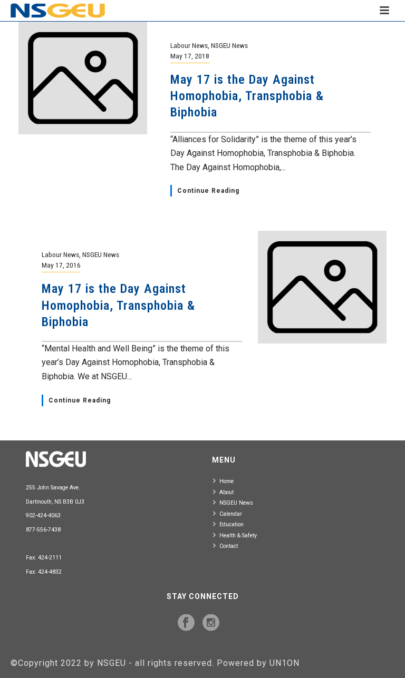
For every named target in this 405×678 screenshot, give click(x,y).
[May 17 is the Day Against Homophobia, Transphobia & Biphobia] (82, 77)
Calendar (230, 513)
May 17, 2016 (61, 265)
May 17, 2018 (189, 56)
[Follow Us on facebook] (186, 623)
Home (226, 481)
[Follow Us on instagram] (210, 623)
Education (231, 524)
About (226, 492)
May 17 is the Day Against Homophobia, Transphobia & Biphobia (247, 96)
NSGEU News (229, 45)
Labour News (189, 45)
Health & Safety (238, 535)
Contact (228, 546)
